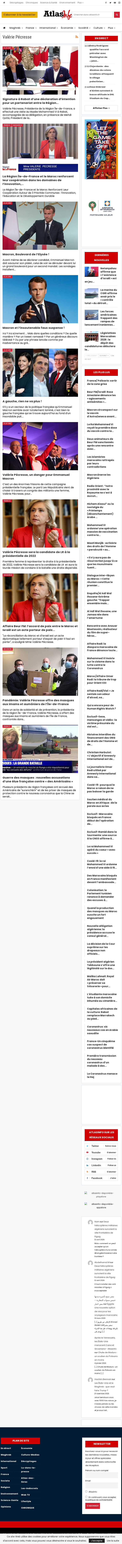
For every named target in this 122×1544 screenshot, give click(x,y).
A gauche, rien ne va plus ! (22, 401)
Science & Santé (48, 2)
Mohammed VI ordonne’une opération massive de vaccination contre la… (102, 530)
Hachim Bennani (103, 1379)
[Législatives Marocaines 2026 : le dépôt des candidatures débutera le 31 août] (91, 336)
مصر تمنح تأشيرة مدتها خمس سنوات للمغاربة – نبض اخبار (105, 1300)
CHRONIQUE (27, 1507)
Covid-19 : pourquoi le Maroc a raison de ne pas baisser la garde (101, 788)
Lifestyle (26, 1501)
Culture (98, 27)
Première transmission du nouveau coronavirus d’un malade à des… (101, 1060)
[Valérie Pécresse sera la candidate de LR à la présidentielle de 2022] (40, 523)
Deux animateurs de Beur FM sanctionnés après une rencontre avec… (100, 444)
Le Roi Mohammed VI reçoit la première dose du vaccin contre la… (102, 428)
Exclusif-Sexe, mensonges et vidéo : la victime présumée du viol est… (102, 721)
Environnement (67, 2)
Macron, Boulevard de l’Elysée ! (26, 254)
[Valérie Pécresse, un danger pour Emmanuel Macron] (40, 446)
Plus (80, 2)
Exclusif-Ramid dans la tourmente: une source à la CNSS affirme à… (102, 835)
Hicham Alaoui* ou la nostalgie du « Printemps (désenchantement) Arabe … (100, 510)
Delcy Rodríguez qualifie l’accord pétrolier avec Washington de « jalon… (99, 53)
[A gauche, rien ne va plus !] (40, 373)
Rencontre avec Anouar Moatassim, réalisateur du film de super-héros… (102, 630)
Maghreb (15, 27)
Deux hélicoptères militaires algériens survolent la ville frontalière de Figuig (106, 1229)
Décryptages (16, 2)
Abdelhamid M (102, 1262)
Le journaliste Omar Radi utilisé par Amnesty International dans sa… (101, 772)
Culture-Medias (30, 1454)
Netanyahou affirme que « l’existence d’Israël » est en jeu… (101, 275)
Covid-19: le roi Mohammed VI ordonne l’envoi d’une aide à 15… (102, 864)
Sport (4, 1467)
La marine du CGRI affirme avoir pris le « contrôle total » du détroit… (101, 296)
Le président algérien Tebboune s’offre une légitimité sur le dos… (101, 965)
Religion (8, 649)
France (30, 27)
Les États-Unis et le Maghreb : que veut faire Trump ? (105, 1387)
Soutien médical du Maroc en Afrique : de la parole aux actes (102, 803)
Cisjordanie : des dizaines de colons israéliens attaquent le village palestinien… (102, 74)
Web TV (25, 1494)
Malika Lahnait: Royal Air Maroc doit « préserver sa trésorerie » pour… (100, 981)
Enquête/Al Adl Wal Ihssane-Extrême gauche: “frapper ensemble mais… (99, 598)
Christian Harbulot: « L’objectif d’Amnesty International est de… (101, 756)
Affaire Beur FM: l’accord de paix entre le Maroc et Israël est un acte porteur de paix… (40, 628)
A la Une (7, 48)
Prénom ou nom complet (96, 1470)
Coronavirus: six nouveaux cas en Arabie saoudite (102, 1030)
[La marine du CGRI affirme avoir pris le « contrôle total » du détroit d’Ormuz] (91, 293)
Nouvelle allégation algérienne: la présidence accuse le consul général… (101, 931)
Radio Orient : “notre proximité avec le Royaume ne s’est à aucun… (100, 491)
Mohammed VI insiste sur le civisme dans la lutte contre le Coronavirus (101, 663)
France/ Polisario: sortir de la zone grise (102, 382)
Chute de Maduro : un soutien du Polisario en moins (106, 1356)
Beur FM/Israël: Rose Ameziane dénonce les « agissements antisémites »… (101, 397)
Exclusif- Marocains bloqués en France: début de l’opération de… (100, 819)
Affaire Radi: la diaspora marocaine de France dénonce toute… (102, 647)
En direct (6, 1448)
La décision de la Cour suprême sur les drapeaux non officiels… (101, 948)
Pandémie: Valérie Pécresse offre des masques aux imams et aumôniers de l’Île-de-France (38, 702)
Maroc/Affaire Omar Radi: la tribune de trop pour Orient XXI (101, 679)
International (48, 27)
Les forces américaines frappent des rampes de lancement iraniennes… (101, 318)
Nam (97, 1221)
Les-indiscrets (29, 1488)
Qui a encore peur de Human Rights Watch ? (101, 707)
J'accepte (96, 1540)
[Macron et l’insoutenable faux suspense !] (40, 299)
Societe (5, 1480)
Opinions (6, 1506)
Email (88, 1481)
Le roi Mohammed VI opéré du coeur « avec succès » (101, 850)
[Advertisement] (101, 1104)
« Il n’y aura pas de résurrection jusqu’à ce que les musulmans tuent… (102, 562)
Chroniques (32, 2)
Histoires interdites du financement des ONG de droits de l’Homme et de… (102, 739)
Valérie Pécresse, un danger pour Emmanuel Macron (36, 477)
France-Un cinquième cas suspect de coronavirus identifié (101, 1045)
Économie (67, 27)
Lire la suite (113, 1541)
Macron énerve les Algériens (99, 476)
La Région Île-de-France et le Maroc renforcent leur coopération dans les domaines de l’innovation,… (38, 180)
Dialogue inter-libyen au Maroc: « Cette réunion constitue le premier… (100, 580)
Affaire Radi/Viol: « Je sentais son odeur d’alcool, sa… (100, 694)
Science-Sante (9, 1500)
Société (83, 27)
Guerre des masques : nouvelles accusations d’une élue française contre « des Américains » (38, 779)
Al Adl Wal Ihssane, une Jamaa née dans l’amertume (102, 615)
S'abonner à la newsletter (19, 14)
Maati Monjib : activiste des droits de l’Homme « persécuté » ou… (101, 546)
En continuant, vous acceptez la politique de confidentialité (100, 1498)
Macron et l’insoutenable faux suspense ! (34, 328)
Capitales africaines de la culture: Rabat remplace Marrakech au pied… (102, 1013)
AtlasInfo (92, 1492)
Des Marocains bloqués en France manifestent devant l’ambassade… (102, 879)
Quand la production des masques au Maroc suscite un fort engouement (102, 913)
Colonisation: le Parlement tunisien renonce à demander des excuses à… (100, 895)
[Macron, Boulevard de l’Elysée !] (40, 226)
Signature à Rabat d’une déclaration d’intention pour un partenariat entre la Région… (39, 101)
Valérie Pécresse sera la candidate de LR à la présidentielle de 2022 (36, 554)
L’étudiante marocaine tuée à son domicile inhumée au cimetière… (102, 998)
